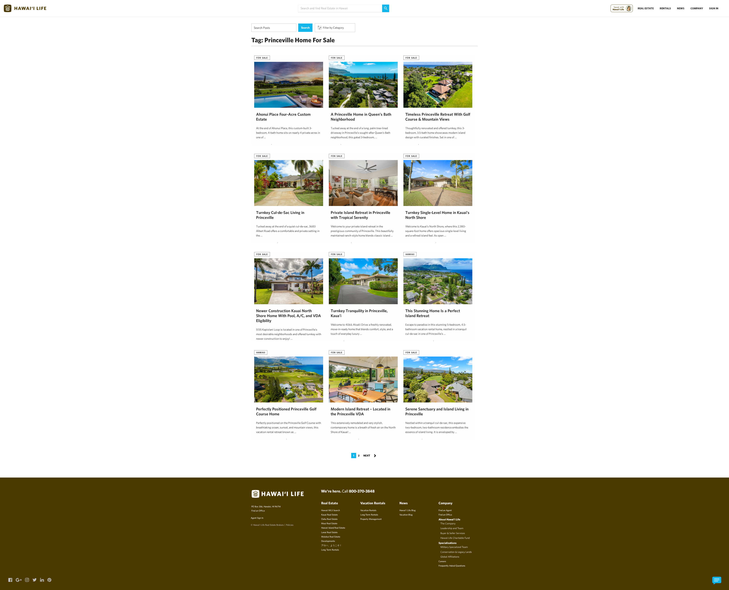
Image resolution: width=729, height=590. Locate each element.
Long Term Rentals (330, 549)
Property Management (371, 519)
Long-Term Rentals (369, 514)
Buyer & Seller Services (452, 533)
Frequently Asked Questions (452, 565)
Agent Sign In (257, 517)
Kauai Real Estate (329, 514)
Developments (328, 541)
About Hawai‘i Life (449, 519)
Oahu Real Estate (329, 519)
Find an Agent (445, 510)
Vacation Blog (406, 514)
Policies (289, 524)
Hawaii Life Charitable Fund (455, 537)
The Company (447, 523)
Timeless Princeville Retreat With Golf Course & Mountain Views (437, 116)
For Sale (262, 57)
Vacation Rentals (368, 510)
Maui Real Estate (329, 523)
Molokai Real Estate (330, 536)
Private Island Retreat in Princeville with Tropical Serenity (360, 215)
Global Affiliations (449, 556)
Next (369, 455)
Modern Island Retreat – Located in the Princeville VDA (360, 411)
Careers (442, 561)
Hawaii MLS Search (330, 510)
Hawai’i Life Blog (407, 510)
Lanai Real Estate (329, 532)
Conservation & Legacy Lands (456, 551)
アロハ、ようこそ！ (331, 545)
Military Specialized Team (454, 546)
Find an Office (258, 510)
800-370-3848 (362, 491)
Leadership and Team (451, 528)
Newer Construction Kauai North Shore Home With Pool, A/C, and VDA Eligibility (288, 315)
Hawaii (410, 254)
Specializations (448, 542)
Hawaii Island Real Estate (333, 527)
